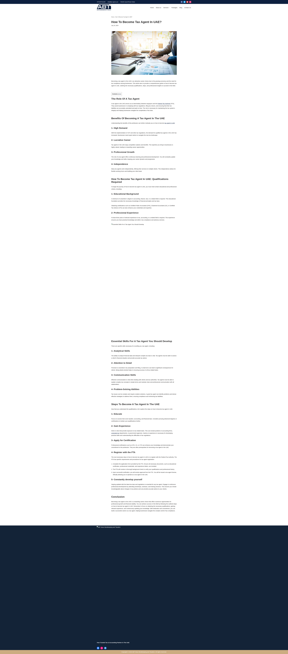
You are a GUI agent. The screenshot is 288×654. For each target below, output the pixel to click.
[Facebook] (182, 2)
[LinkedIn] (105, 648)
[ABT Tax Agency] (104, 7)
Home (152, 7)
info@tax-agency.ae (113, 2)
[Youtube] (187, 2)
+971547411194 (101, 2)
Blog (180, 7)
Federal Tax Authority (164, 103)
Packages (174, 7)
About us (158, 7)
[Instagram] (190, 2)
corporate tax (115, 433)
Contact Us (187, 7)
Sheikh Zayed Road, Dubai (127, 2)
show (119, 94)
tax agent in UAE (170, 123)
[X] (184, 2)
